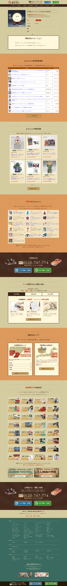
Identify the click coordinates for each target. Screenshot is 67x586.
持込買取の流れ (49, 550)
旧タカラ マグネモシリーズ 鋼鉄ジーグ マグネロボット (22, 111)
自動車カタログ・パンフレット (28, 530)
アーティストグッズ (38, 530)
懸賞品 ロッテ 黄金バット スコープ (18, 78)
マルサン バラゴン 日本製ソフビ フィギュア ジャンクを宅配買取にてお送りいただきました (49, 179)
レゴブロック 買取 (15, 536)
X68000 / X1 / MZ (26, 535)
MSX (47, 534)
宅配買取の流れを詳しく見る (46, 368)
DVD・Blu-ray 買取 (15, 529)
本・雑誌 (36, 529)
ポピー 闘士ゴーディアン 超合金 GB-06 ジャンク (21, 74)
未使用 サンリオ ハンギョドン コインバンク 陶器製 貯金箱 (23, 103)
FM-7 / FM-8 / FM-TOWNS (16, 535)
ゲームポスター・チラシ (38, 526)
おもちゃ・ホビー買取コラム (39, 542)
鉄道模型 (48, 524)
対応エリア (42, 5)
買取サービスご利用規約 (50, 557)
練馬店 (48, 556)
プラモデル (36, 524)
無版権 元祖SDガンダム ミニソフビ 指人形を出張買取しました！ (17, 178)
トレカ (48, 526)
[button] (58, 160)
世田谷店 (13, 557)
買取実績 (25, 5)
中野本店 (36, 556)
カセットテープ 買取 (15, 534)
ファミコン (48, 525)
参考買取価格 (30, 5)
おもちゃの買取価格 (21, 7)
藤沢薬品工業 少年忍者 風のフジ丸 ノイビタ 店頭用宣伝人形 (23, 89)
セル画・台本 (49, 522)
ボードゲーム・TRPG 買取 (50, 536)
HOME (13, 5)
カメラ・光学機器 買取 (38, 536)
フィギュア (25, 522)
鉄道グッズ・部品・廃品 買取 (28, 536)
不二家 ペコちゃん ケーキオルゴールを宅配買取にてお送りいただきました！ (17, 155)
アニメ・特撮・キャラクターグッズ (40, 522)
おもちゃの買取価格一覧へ (33, 115)
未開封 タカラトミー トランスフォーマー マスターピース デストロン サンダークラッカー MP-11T (28, 100)
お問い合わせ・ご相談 (38, 557)
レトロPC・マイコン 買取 (39, 534)
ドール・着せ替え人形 (15, 524)
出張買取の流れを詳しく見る (33, 319)
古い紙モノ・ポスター (50, 529)
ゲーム (25, 525)
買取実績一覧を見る (33, 188)
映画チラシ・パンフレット (16, 530)
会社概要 (25, 556)
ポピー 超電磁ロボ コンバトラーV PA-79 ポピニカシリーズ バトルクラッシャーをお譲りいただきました (33, 179)
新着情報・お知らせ (15, 546)
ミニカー (25, 524)
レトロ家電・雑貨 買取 (50, 535)
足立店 (25, 557)
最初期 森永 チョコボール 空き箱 (18, 85)
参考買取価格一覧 (13, 7)
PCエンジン (25, 526)
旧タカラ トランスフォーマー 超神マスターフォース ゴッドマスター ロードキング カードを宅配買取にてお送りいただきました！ (49, 154)
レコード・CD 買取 (26, 529)
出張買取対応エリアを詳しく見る (20, 373)
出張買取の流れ (26, 550)
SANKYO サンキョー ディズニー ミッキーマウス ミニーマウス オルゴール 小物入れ (27, 96)
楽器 (47, 530)
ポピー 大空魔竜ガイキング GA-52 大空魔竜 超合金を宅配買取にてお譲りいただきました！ (33, 154)
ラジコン (13, 525)
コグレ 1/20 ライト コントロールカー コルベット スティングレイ (24, 81)
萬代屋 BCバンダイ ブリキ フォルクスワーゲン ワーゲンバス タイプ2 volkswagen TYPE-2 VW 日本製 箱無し (28, 71)
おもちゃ (38, 20)
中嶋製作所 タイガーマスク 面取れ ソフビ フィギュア (22, 92)
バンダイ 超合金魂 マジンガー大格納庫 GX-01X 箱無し (22, 107)
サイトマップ (14, 560)
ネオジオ (36, 525)
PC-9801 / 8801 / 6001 (38, 535)
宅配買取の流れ (37, 550)
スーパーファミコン (15, 526)
